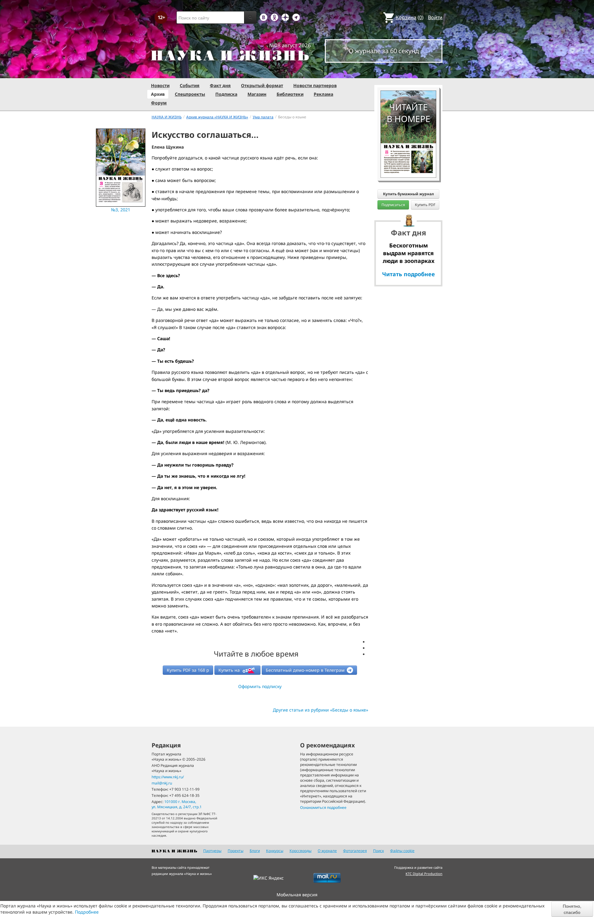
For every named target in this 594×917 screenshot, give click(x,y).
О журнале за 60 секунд (384, 51)
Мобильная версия (297, 895)
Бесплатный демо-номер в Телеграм (306, 670)
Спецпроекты (190, 94)
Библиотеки (290, 94)
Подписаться (393, 204)
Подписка (226, 94)
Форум (159, 103)
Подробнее (87, 912)
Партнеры (212, 850)
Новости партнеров (315, 85)
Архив (158, 94)
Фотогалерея (355, 850)
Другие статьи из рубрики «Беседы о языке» (320, 710)
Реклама (323, 94)
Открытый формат (262, 85)
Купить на (229, 670)
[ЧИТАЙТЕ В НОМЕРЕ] (408, 72)
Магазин (257, 94)
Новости (160, 85)
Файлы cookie (402, 850)
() (410, 17)
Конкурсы (274, 850)
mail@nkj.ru (162, 783)
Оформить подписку (260, 686)
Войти (435, 17)
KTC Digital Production (424, 873)
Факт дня (220, 85)
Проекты (235, 850)
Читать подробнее (408, 274)
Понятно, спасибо (572, 909)
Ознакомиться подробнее (323, 807)
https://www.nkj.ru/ (168, 777)
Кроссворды (301, 850)
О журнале (327, 850)
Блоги (255, 850)
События (190, 85)
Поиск (378, 850)
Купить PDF (425, 204)
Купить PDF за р (188, 670)
